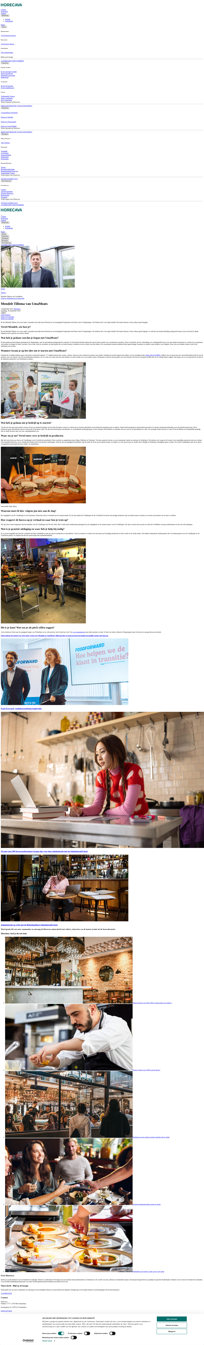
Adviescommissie (7, 191)
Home (3, 25)
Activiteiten (5, 153)
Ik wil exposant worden (9, 72)
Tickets (3, 167)
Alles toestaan (172, 1319)
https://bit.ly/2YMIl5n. (153, 355)
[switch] (87, 1333)
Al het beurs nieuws (7, 44)
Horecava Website (7, 117)
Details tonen (47, 1341)
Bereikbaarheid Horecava (9, 171)
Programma (5, 159)
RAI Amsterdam (6, 100)
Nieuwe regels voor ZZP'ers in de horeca (146, 1070)
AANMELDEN (6, 1293)
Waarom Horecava (7, 193)
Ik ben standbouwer (7, 88)
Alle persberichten (7, 52)
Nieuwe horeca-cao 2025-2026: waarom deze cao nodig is (152, 1003)
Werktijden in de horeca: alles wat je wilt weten (148, 1271)
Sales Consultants (7, 98)
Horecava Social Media (9, 126)
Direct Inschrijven (7, 73)
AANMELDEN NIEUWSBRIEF (12, 61)
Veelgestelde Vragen (8, 96)
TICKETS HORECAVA (9, 179)
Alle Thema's (5, 143)
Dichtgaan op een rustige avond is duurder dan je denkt (151, 1137)
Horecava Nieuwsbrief (8, 122)
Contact (3, 190)
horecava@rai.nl (6, 1311)
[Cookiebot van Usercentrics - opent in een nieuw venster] (28, 1340)
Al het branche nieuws (8, 35)
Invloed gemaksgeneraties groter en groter (147, 1204)
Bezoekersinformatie (8, 169)
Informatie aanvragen (8, 75)
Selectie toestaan (172, 1325)
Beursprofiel (5, 195)
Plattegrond (4, 77)
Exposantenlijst (6, 155)
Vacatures (4, 197)
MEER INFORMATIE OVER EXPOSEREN (16, 106)
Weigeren (171, 1331)
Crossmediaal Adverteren (9, 113)
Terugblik (4, 151)
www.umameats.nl (78, 632)
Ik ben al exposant (7, 86)
